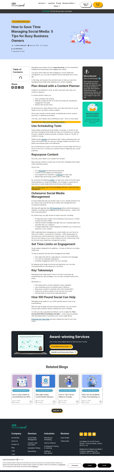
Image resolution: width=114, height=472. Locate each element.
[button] (12, 87)
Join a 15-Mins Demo (38, 187)
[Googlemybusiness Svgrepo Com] (94, 434)
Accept (104, 465)
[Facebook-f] (85, 434)
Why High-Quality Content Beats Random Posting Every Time (44, 397)
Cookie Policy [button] (62, 464)
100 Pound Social (55, 208)
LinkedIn (44, 139)
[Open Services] (46, 3)
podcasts (59, 175)
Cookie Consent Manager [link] (9, 459)
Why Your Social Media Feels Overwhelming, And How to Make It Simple (91, 397)
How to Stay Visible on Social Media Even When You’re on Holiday (21, 397)
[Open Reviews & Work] (75, 3)
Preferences (75, 465)
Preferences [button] (35, 466)
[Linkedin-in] (81, 434)
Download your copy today (40, 319)
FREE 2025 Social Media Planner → (54, 122)
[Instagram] (89, 434)
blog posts (42, 171)
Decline (90, 465)
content (51, 180)
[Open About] (59, 6)
